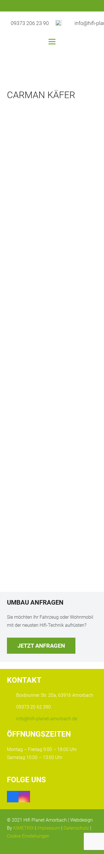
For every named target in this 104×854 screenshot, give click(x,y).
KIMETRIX (23, 828)
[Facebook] (12, 796)
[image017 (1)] (52, 284)
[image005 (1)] (52, 484)
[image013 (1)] (52, 417)
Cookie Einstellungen (28, 836)
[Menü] (52, 41)
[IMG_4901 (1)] (52, 218)
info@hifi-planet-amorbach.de (46, 718)
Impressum (48, 828)
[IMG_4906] (52, 546)
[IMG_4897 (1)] (52, 351)
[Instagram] (24, 796)
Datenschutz (76, 828)
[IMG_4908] (52, 151)
